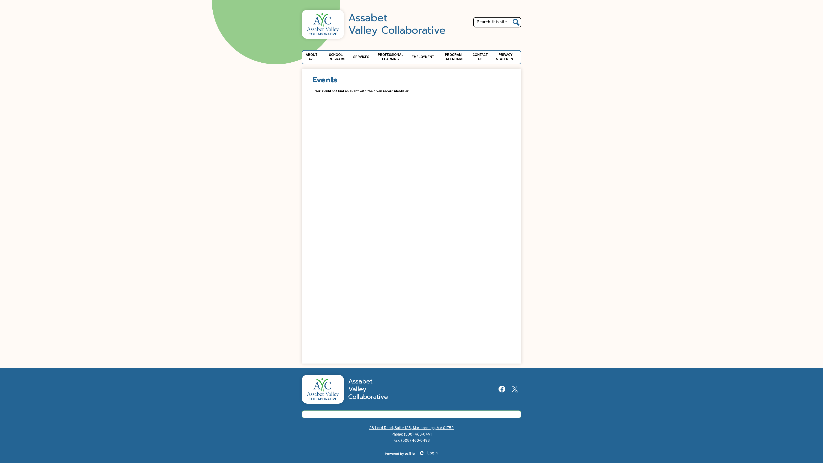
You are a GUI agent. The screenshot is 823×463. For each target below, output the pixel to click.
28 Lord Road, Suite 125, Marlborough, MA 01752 (411, 428)
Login (428, 453)
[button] (311, 57)
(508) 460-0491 (418, 434)
